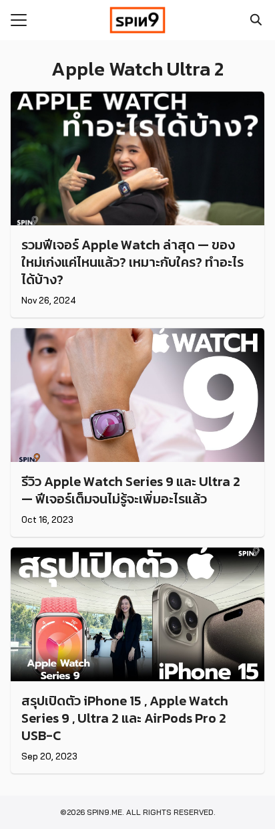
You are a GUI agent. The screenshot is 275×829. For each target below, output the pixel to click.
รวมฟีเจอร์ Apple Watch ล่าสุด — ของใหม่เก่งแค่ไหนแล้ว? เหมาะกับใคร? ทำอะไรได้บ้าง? (132, 262)
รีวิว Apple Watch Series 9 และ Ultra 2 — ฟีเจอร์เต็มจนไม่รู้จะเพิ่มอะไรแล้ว (130, 490)
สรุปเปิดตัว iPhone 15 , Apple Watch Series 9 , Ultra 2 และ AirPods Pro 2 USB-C (124, 718)
